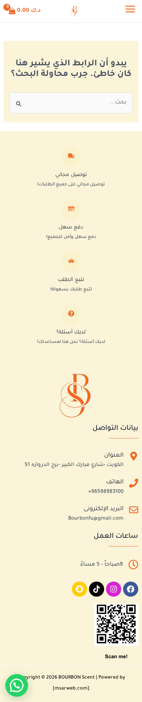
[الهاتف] (133, 484)
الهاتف (114, 482)
